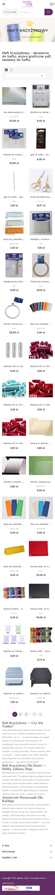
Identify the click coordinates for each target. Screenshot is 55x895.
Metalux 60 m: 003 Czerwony (14, 443)
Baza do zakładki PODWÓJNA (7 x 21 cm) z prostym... (40, 524)
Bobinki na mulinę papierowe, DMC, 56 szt (40, 112)
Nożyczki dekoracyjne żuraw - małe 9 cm (40, 197)
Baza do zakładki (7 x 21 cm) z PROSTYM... (14, 239)
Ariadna (14, 613)
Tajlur (41, 571)
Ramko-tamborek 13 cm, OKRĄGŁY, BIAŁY (14, 324)
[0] (51, 3)
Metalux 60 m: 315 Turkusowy (14, 405)
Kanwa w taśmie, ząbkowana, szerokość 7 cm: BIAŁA (14, 482)
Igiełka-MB (14, 244)
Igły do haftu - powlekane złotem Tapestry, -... (40, 154)
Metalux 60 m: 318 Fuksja (40, 366)
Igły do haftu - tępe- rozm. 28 (14, 197)
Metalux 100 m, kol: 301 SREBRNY (14, 366)
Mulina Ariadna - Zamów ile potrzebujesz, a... (14, 609)
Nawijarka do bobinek (14, 281)
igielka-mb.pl (23, 878)
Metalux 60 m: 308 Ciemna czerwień (40, 405)
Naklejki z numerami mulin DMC (40, 239)
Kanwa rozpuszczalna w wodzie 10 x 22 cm (40, 482)
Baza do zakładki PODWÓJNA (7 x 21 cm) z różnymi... (14, 566)
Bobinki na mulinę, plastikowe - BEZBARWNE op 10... (14, 651)
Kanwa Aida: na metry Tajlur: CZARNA (40, 609)
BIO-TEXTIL (14, 117)
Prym (41, 286)
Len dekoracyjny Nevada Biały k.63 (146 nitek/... (14, 112)
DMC (41, 117)
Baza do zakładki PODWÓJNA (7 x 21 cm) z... (14, 524)
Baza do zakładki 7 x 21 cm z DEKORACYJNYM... (40, 324)
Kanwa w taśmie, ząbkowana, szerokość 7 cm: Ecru (40, 443)
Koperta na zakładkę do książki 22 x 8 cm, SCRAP (40, 693)
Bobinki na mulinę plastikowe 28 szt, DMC (14, 154)
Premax (41, 201)
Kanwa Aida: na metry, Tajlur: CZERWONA (40, 566)
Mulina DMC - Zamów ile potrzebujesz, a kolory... (40, 651)
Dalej (40, 714)
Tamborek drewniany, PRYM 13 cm (40, 281)
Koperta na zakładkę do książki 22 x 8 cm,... (14, 693)
